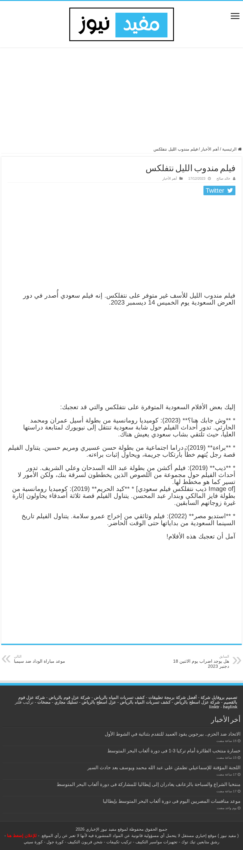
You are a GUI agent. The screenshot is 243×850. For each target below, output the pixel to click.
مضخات (44, 702)
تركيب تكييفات (119, 842)
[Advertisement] (121, 99)
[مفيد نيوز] (121, 23)
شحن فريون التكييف (85, 842)
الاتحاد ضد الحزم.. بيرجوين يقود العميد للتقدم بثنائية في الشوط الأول (172, 734)
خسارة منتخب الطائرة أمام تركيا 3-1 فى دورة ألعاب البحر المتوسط (173, 750)
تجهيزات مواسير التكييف (156, 842)
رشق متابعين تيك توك (200, 842)
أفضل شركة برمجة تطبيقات (172, 697)
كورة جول (54, 842)
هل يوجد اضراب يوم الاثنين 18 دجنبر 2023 (201, 661)
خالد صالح (223, 178)
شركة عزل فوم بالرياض (69, 697)
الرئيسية (230, 149)
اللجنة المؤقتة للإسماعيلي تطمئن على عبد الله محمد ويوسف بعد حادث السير (163, 767)
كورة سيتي (33, 842)
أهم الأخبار (210, 149)
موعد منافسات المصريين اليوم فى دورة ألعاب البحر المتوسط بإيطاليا (171, 801)
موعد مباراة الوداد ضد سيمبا (39, 659)
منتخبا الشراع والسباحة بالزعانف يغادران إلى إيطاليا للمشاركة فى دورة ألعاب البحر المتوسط (148, 784)
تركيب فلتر (24, 702)
